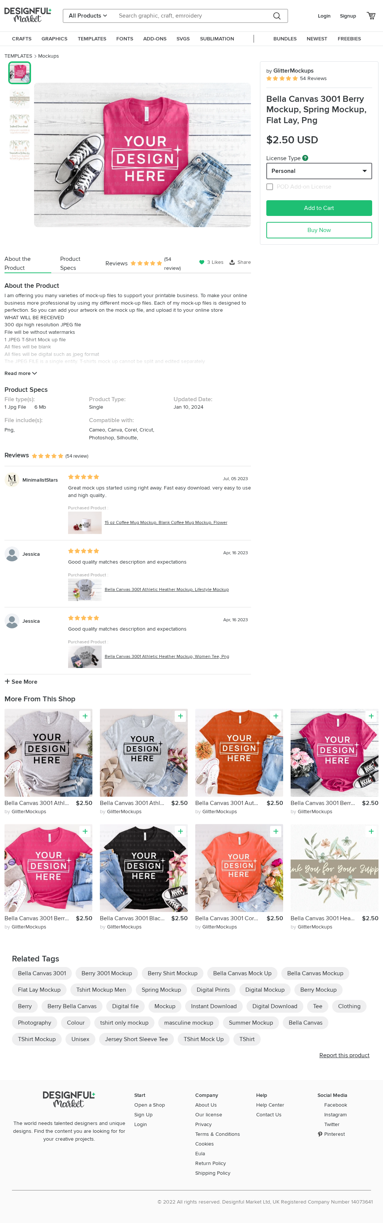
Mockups (48, 56)
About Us (206, 1105)
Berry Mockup (318, 990)
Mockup (164, 1006)
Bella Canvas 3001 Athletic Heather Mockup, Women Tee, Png (167, 656)
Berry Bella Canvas (72, 1006)
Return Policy (210, 1163)
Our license (208, 1114)
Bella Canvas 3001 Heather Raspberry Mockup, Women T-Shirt (326, 918)
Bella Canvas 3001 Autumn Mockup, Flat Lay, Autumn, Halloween (231, 803)
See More (23, 682)
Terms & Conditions (217, 1134)
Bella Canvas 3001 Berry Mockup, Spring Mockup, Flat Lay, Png (326, 803)
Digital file (125, 1006)
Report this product (344, 1055)
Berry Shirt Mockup (172, 973)
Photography (34, 1023)
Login (324, 16)
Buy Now (319, 230)
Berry (25, 1006)
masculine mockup (188, 1023)
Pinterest (334, 1134)
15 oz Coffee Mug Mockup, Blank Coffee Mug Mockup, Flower (166, 522)
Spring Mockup (161, 990)
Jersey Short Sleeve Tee (136, 1039)
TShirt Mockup (37, 1039)
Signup (348, 16)
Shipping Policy (212, 1173)
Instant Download (214, 1006)
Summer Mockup (251, 1023)
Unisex (80, 1039)
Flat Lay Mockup (39, 990)
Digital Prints (213, 990)
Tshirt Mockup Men (101, 990)
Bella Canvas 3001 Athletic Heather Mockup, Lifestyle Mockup (167, 589)
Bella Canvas (305, 1023)
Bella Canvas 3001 (42, 973)
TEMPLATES (18, 56)
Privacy (203, 1124)
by (25, 811)
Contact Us (269, 1114)
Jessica (31, 554)
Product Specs (70, 263)
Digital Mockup (265, 990)
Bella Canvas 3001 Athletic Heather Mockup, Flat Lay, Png (40, 803)
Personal (283, 171)
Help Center (270, 1105)
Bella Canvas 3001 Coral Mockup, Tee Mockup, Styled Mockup (231, 918)
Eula (200, 1153)
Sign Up (143, 1114)
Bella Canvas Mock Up (242, 973)
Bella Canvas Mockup (315, 973)
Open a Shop (149, 1105)
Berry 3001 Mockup (107, 973)
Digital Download (274, 1006)
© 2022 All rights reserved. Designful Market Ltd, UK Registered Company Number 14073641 (265, 1202)
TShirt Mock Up (204, 1039)
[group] (142, 154)
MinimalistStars (40, 480)
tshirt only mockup (124, 1023)
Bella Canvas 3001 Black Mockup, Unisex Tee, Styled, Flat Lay (135, 918)
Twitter (332, 1124)
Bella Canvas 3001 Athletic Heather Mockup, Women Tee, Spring (135, 803)
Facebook (335, 1105)
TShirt (247, 1039)
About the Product (17, 263)
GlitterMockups (290, 71)
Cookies (204, 1144)
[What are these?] (305, 158)
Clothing (349, 1006)
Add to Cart (319, 208)
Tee (317, 1006)
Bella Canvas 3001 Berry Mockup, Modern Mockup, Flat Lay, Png (40, 918)
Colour (76, 1023)
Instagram (335, 1114)
